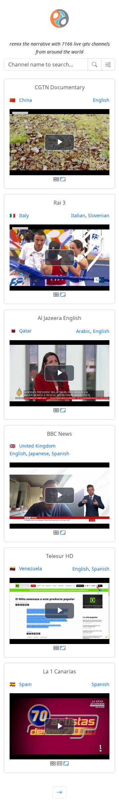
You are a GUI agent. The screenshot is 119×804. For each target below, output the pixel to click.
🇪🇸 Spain (21, 684)
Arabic (83, 331)
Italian (78, 215)
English (101, 100)
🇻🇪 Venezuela (26, 568)
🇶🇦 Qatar (21, 331)
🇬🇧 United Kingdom (33, 446)
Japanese (39, 453)
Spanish (60, 453)
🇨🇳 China (21, 100)
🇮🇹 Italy (19, 215)
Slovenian (98, 215)
